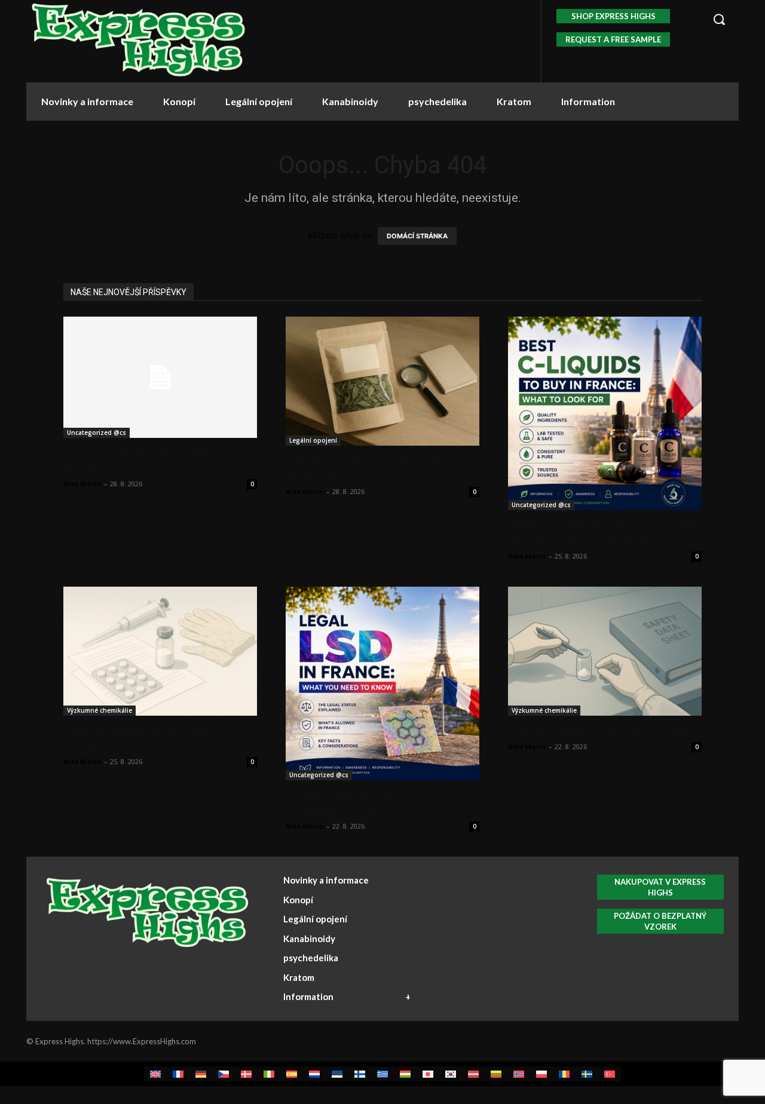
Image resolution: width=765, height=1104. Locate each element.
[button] (719, 19)
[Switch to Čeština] (223, 1073)
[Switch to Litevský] (496, 1073)
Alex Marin (82, 483)
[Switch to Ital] (269, 1073)
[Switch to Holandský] (314, 1073)
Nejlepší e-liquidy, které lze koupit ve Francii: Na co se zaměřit (601, 532)
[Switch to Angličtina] (155, 1073)
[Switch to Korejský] (450, 1073)
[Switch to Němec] (200, 1073)
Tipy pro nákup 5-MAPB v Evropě (598, 730)
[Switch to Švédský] (587, 1073)
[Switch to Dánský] (246, 1073)
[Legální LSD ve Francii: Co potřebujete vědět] (382, 683)
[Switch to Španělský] (291, 1073)
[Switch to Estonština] (337, 1073)
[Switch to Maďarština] (405, 1073)
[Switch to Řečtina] (382, 1073)
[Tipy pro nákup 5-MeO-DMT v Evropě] (160, 377)
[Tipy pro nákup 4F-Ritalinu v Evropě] (160, 651)
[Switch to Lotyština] (473, 1073)
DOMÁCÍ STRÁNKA (417, 236)
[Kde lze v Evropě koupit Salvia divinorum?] (382, 381)
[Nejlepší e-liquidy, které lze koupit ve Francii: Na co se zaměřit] (605, 413)
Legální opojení (313, 440)
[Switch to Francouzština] (178, 1073)
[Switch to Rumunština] (564, 1073)
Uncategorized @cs (96, 432)
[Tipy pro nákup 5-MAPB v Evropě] (605, 651)
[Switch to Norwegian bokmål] (518, 1073)
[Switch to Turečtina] (609, 1073)
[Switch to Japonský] (428, 1073)
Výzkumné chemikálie (99, 710)
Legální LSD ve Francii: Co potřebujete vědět (358, 802)
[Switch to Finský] (359, 1073)
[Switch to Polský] (541, 1073)
